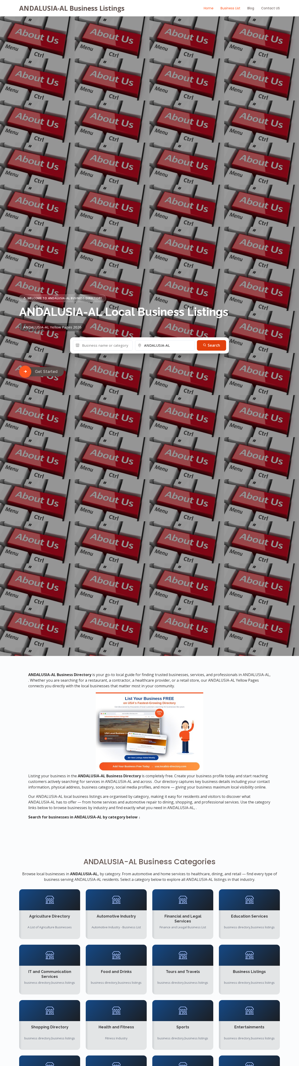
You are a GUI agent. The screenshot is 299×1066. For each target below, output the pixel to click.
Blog (250, 8)
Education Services (249, 916)
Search (213, 345)
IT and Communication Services (49, 974)
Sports (182, 1027)
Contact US (270, 8)
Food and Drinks (116, 971)
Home (209, 8)
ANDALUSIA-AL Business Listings (72, 8)
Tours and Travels (183, 971)
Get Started (46, 371)
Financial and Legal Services (182, 918)
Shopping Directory (49, 1027)
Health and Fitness (116, 1027)
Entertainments (249, 1027)
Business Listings (249, 971)
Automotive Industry (116, 916)
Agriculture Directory (49, 916)
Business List (230, 8)
